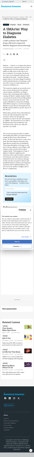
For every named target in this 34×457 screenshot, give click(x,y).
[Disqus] (17, 271)
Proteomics (26, 24)
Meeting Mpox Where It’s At (8, 366)
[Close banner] (30, 210)
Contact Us (7, 430)
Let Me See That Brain (11, 352)
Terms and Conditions (10, 423)
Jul (30, 17)
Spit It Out (6, 338)
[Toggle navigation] (31, 6)
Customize (16, 246)
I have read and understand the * (17, 193)
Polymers (13, 24)
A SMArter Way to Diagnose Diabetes (15, 19)
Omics (19, 24)
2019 (26, 17)
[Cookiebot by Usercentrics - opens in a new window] (19, 210)
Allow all (17, 241)
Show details (25, 236)
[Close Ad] (30, 450)
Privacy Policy (7, 425)
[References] (4, 60)
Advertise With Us (8, 427)
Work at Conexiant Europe (11, 421)
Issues (22, 17)
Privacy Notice (12, 194)
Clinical (6, 24)
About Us (6, 418)
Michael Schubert (9, 48)
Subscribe (9, 199)
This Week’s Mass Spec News (9, 329)
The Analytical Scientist (10, 17)
